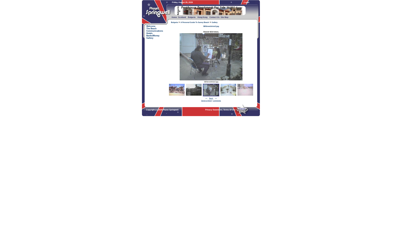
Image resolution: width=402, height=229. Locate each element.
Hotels (149, 33)
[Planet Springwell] (158, 18)
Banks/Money (152, 35)
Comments (217, 101)
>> (216, 98)
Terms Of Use (229, 110)
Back (211, 98)
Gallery (214, 22)
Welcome (150, 26)
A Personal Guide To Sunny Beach (195, 22)
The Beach (151, 28)
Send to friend (206, 101)
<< (206, 98)
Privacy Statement (213, 110)
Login (246, 2)
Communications (154, 31)
